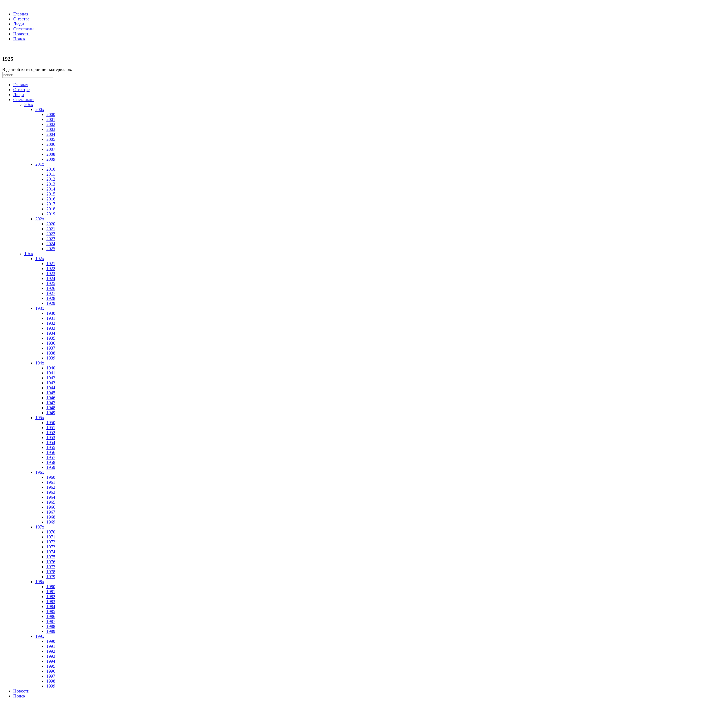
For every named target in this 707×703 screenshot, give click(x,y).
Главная (20, 14)
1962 (50, 487)
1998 (50, 681)
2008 (50, 154)
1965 (50, 502)
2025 (50, 248)
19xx (28, 253)
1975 (50, 556)
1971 (50, 537)
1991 (50, 646)
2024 (50, 243)
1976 (50, 561)
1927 (50, 293)
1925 (50, 283)
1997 (50, 676)
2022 (50, 233)
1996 (50, 671)
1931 (50, 318)
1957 (50, 457)
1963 (50, 492)
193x (39, 308)
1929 (50, 303)
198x (39, 581)
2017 (50, 204)
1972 (50, 542)
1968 (50, 517)
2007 (50, 149)
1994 (50, 661)
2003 (50, 129)
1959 (50, 467)
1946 (50, 397)
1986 (50, 616)
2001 (50, 119)
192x (39, 258)
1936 (50, 343)
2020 (50, 223)
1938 (50, 353)
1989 (50, 631)
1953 (50, 437)
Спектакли (23, 29)
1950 (50, 422)
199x (39, 636)
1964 (50, 497)
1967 (50, 512)
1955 (50, 447)
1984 (50, 606)
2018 (50, 209)
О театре (21, 19)
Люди (18, 24)
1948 (50, 407)
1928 (50, 298)
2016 (50, 199)
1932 (50, 323)
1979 (50, 576)
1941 (50, 373)
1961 (50, 482)
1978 (50, 571)
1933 (50, 328)
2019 (50, 214)
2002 (50, 124)
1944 (50, 387)
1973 (50, 547)
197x (39, 527)
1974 (50, 551)
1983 (50, 601)
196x (39, 472)
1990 (50, 641)
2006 (50, 144)
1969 (50, 522)
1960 (50, 477)
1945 (50, 392)
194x (39, 363)
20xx (28, 104)
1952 (50, 432)
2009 (50, 159)
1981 (50, 591)
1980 (50, 586)
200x (39, 109)
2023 (50, 238)
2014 (50, 189)
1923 (50, 273)
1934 (50, 333)
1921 (50, 263)
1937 (50, 348)
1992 (50, 651)
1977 (50, 566)
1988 (50, 626)
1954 (50, 442)
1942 (50, 378)
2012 (50, 179)
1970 (50, 532)
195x (39, 417)
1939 (50, 358)
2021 (50, 228)
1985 (50, 611)
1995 (50, 666)
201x (39, 164)
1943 (50, 382)
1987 (50, 621)
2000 (50, 114)
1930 (50, 313)
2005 (50, 139)
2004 (50, 134)
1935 (50, 338)
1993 (50, 656)
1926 (50, 288)
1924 (50, 278)
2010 (50, 169)
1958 (50, 462)
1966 (50, 507)
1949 (50, 412)
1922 (50, 268)
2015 (50, 194)
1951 (50, 427)
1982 (50, 596)
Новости (21, 33)
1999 (50, 686)
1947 (50, 402)
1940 (50, 368)
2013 (50, 184)
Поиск (19, 38)
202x (39, 218)
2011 (50, 174)
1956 (50, 452)
